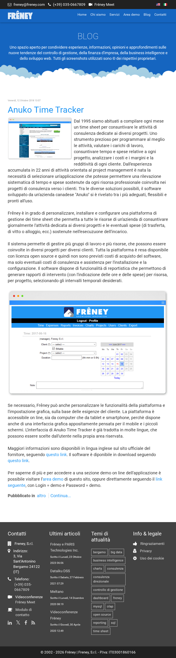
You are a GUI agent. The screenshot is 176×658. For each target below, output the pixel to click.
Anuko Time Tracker (46, 110)
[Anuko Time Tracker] (40, 138)
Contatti (160, 14)
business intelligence (108, 560)
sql (113, 623)
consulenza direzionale (101, 579)
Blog (147, 14)
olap (110, 606)
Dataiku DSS (60, 571)
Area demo (131, 14)
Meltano (57, 591)
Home (81, 14)
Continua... (60, 495)
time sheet (100, 631)
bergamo (99, 552)
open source (102, 614)
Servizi (114, 14)
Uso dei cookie (152, 558)
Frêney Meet (104, 4)
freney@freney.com (29, 4)
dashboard (100, 598)
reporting (99, 623)
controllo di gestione (108, 590)
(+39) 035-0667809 (69, 4)
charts (97, 568)
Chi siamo (98, 14)
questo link (56, 454)
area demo (53, 479)
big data (116, 552)
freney (117, 598)
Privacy (146, 551)
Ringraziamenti (152, 543)
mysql (97, 606)
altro (41, 495)
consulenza (115, 568)
